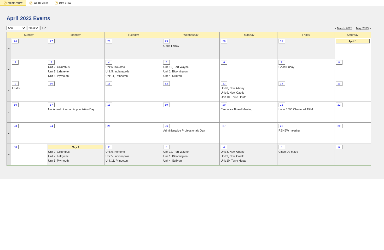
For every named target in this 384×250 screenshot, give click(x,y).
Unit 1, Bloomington (175, 71)
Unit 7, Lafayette (58, 71)
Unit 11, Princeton (117, 75)
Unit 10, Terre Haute (233, 97)
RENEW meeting (289, 130)
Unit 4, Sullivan (172, 75)
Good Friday (171, 45)
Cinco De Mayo (288, 151)
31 (281, 41)
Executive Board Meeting (236, 109)
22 (339, 104)
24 (51, 125)
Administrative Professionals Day (184, 130)
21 (281, 104)
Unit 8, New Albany (233, 88)
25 (108, 125)
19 (166, 104)
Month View (15, 2)
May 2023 (362, 28)
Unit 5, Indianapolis (117, 71)
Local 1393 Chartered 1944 (295, 109)
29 (166, 41)
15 (339, 83)
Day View (65, 2)
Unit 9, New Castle (232, 92)
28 (108, 41)
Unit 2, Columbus (59, 67)
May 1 (75, 147)
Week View (41, 2)
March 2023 (344, 28)
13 (224, 83)
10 (51, 83)
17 (51, 104)
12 (166, 83)
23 (15, 125)
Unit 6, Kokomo (115, 67)
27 (51, 41)
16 (15, 104)
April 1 (352, 41)
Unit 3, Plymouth (58, 75)
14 (281, 83)
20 (224, 104)
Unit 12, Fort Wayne (176, 67)
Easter (16, 88)
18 (108, 104)
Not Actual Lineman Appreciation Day (71, 109)
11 (108, 83)
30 (224, 41)
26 (15, 41)
